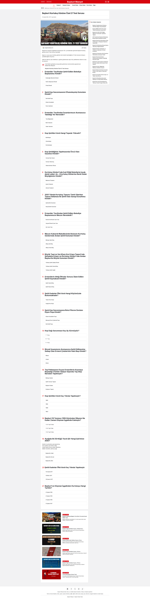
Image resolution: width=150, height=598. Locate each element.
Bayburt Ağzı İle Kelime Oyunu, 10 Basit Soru (73, 528)
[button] (108, 2)
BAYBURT (43, 1)
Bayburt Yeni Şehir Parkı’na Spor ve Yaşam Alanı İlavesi (100, 75)
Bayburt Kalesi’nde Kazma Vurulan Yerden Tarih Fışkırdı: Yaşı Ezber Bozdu (100, 71)
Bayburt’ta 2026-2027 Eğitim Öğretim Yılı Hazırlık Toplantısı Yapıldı (99, 33)
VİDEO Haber (49, 1)
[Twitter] (75, 589)
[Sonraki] (43, 8)
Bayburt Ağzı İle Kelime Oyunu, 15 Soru (71, 563)
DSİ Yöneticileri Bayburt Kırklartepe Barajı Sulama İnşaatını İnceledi (100, 37)
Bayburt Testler (65, 514)
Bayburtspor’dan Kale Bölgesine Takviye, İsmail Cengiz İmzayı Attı (100, 82)
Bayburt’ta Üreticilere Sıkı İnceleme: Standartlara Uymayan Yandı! (100, 54)
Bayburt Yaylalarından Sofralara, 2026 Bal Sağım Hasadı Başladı (100, 26)
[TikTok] (82, 589)
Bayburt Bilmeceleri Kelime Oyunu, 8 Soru (72, 540)
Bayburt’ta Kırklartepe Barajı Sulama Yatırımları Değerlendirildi (100, 46)
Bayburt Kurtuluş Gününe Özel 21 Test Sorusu (56, 68)
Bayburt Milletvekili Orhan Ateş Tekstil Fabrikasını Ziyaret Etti (99, 29)
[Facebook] (71, 589)
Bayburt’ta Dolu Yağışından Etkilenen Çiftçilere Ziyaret (98, 67)
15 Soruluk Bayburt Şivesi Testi (70, 574)
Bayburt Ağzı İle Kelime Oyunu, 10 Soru (71, 551)
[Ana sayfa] (53, 5)
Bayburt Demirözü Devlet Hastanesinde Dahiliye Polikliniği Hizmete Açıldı (100, 58)
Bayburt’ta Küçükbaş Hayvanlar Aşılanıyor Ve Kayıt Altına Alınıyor (100, 79)
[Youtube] (67, 589)
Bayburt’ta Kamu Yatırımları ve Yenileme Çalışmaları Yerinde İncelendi (99, 50)
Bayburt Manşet (75, 2)
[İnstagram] (78, 589)
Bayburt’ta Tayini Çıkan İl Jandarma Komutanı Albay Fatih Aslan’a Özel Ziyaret (100, 63)
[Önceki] (41, 8)
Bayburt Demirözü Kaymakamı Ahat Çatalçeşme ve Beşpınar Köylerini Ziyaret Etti (100, 42)
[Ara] (106, 2)
